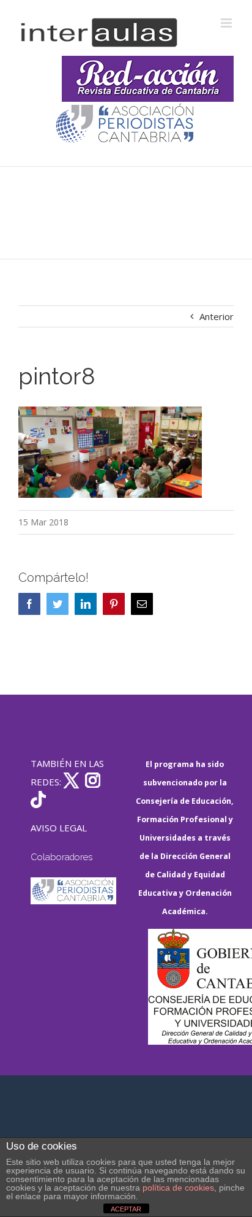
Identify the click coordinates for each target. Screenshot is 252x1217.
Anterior (216, 316)
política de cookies (178, 1187)
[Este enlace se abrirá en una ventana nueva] (191, 987)
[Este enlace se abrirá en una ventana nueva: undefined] (125, 125)
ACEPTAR (126, 1209)
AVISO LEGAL (59, 828)
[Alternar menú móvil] (227, 23)
